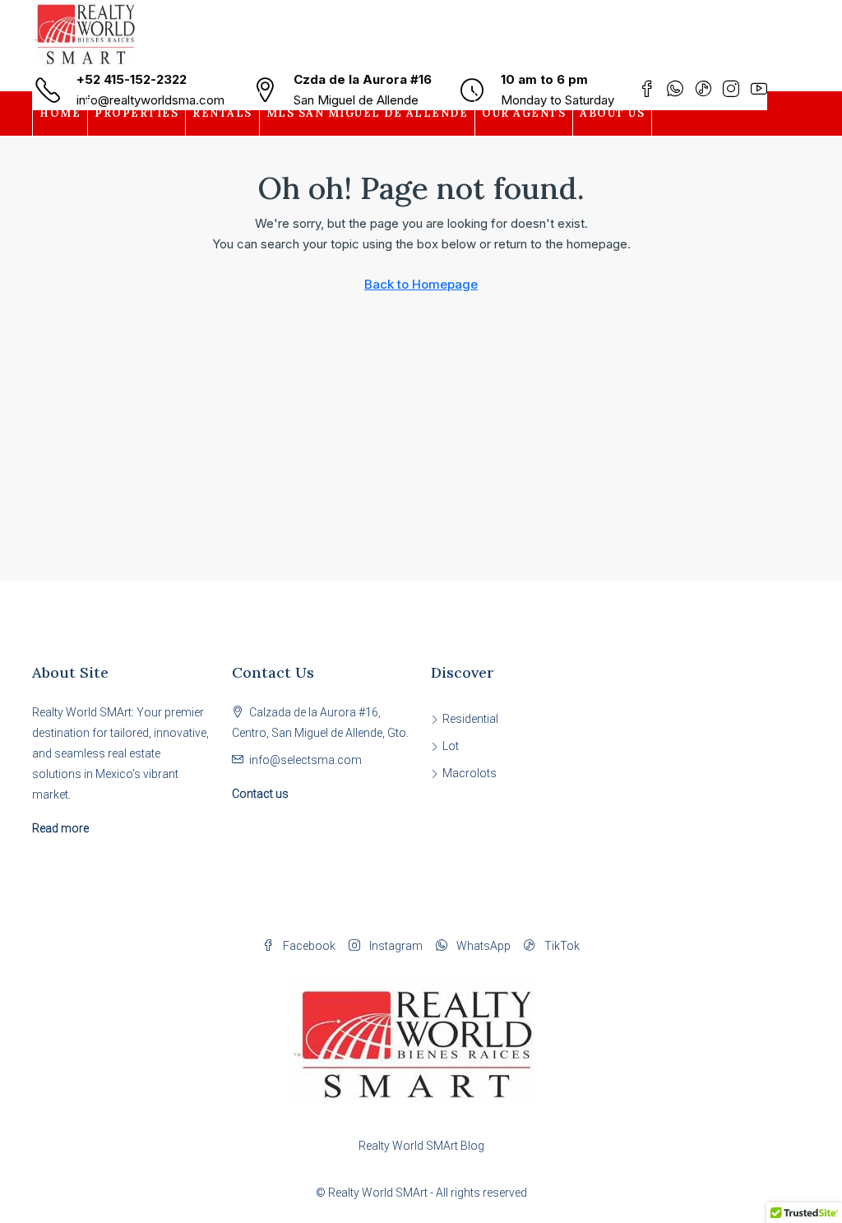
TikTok (561, 945)
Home (60, 113)
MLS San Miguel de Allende (367, 113)
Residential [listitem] (470, 718)
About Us (612, 113)
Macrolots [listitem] (469, 773)
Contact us (260, 793)
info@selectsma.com (305, 760)
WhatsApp (482, 945)
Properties (136, 113)
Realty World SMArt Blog (421, 1145)
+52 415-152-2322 (131, 79)
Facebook (307, 945)
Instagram (395, 945)
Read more (60, 828)
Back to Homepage (421, 284)
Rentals (222, 113)
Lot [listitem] (450, 746)
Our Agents (524, 113)
